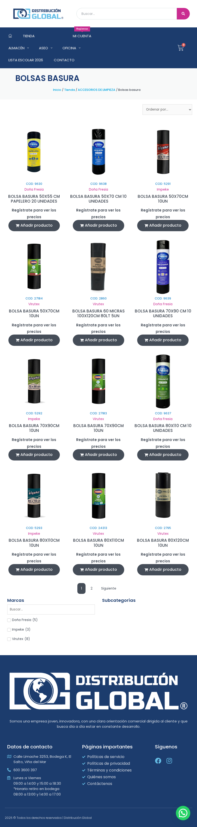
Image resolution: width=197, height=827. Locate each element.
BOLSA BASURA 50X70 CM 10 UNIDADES (98, 198)
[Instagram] (169, 761)
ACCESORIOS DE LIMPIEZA (96, 90)
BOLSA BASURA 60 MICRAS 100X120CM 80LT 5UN (98, 313)
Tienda (69, 90)
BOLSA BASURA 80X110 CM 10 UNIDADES (163, 428)
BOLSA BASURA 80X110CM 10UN (34, 542)
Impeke (163, 189)
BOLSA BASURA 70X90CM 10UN (34, 428)
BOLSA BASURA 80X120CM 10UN (163, 542)
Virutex (34, 304)
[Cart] (181, 48)
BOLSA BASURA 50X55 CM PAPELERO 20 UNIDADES (34, 198)
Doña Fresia (34, 189)
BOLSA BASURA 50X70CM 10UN (163, 198)
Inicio (57, 90)
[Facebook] (158, 761)
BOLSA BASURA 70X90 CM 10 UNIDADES (163, 313)
